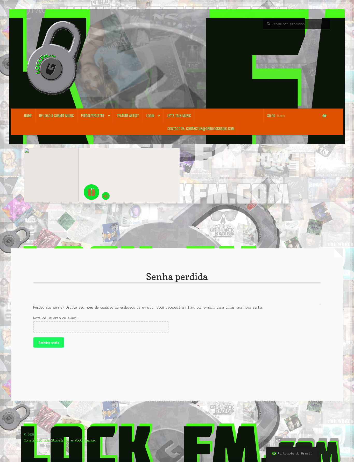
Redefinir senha (49, 342)
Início (34, 219)
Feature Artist (128, 115)
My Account (53, 219)
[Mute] (106, 196)
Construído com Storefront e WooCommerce (59, 440)
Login (150, 115)
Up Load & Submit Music (56, 115)
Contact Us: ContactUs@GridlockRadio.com (200, 128)
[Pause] (91, 192)
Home (28, 115)
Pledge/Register (92, 115)
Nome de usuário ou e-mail (56, 318)
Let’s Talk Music (179, 115)
